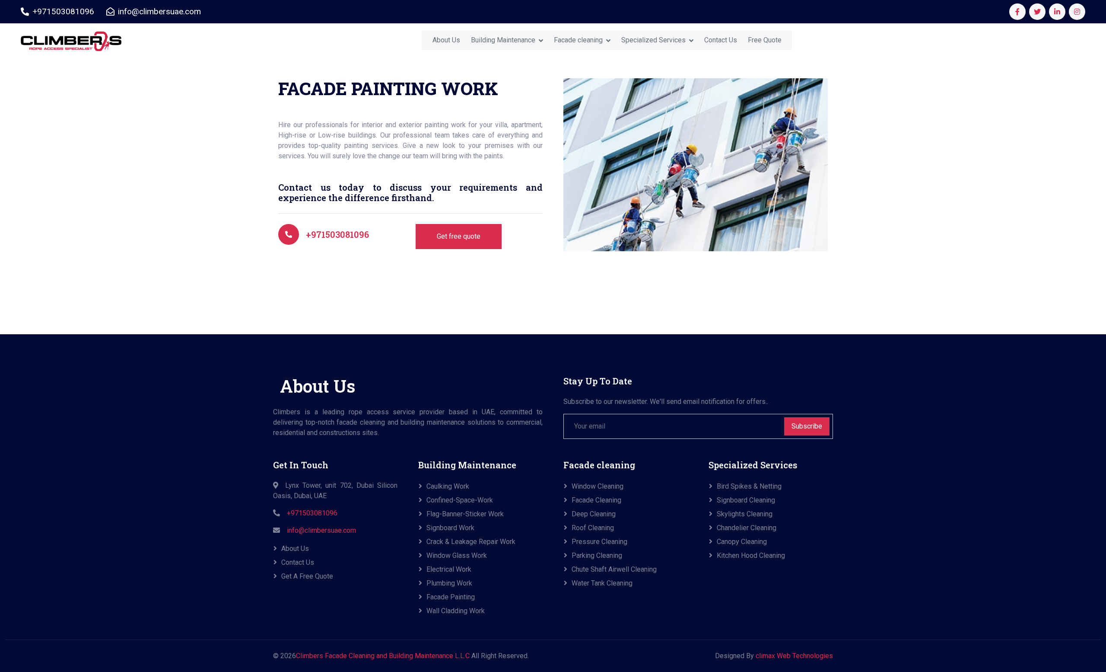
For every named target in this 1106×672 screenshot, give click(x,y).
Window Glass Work (456, 555)
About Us (446, 40)
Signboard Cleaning (746, 500)
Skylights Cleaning (744, 514)
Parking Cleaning (597, 555)
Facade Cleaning (596, 500)
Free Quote (765, 40)
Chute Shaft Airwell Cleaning (614, 569)
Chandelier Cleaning (746, 528)
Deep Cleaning (594, 514)
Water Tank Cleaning (602, 583)
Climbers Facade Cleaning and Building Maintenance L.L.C (383, 656)
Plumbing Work (449, 583)
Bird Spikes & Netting (749, 486)
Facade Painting (450, 597)
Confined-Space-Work (459, 500)
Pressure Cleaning (599, 542)
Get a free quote (307, 576)
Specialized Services (653, 40)
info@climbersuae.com (321, 530)
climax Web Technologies (794, 656)
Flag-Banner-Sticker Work (465, 514)
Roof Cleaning (593, 528)
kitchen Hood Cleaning (751, 555)
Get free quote (458, 236)
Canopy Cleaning (742, 542)
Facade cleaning (578, 40)
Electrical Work (448, 569)
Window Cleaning (597, 486)
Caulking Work (447, 486)
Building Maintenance (503, 40)
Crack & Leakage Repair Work (470, 542)
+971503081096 (337, 234)
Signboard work (450, 528)
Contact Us (720, 40)
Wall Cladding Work (455, 611)
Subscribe (806, 426)
